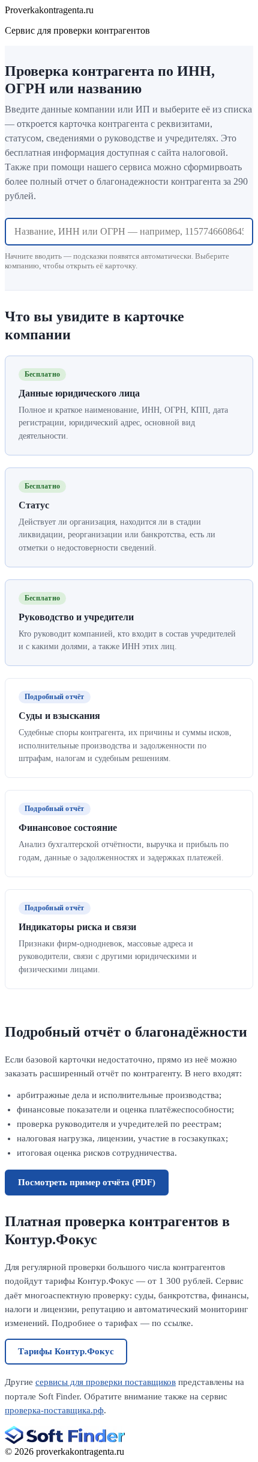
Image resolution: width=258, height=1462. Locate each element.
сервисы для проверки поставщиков (105, 1382)
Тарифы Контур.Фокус (66, 1351)
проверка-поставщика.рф (54, 1410)
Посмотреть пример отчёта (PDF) (86, 1182)
